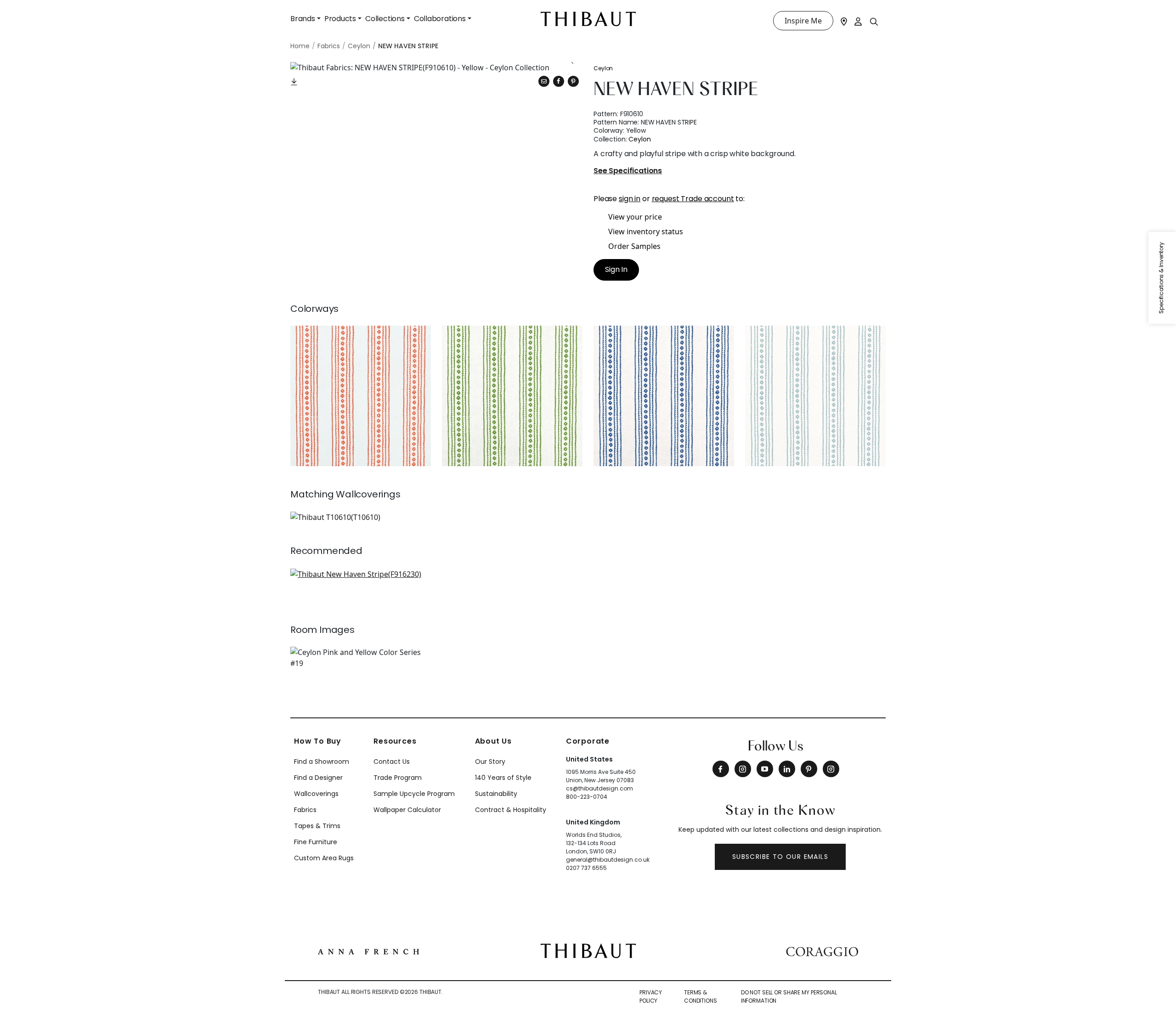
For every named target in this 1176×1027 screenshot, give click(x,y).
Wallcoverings (316, 793)
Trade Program (397, 777)
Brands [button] (302, 18)
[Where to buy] (844, 20)
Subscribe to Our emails (780, 856)
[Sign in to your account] (858, 20)
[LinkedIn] (787, 769)
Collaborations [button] (440, 18)
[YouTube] (765, 769)
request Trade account (693, 198)
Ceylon (603, 68)
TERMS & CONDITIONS (700, 996)
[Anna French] (368, 951)
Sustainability (496, 793)
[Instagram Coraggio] (831, 769)
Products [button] (340, 18)
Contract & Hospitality (510, 809)
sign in (629, 198)
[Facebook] (720, 769)
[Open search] (874, 21)
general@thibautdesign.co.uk (608, 859)
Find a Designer (318, 777)
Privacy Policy (650, 996)
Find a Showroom (321, 761)
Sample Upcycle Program (414, 793)
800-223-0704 (586, 797)
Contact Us (391, 761)
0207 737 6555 (586, 868)
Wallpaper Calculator (407, 809)
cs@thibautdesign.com (599, 788)
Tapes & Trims (317, 825)
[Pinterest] (573, 81)
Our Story (490, 761)
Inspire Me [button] (803, 21)
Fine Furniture (315, 841)
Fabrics (305, 809)
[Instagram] (743, 769)
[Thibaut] (588, 950)
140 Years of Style (503, 777)
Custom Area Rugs (324, 858)
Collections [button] (385, 18)
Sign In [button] (616, 269)
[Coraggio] (822, 951)
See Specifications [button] (628, 171)
